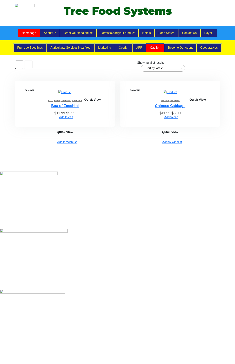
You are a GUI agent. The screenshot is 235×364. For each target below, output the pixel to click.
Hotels (146, 32)
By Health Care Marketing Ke (75, 353)
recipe (165, 100)
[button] (112, 91)
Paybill (208, 32)
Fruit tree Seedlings (30, 47)
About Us (50, 32)
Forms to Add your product (117, 32)
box (50, 100)
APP (139, 47)
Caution (155, 47)
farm (57, 100)
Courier (124, 47)
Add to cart (66, 117)
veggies (77, 100)
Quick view (92, 99)
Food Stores (166, 32)
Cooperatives (209, 47)
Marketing (104, 47)
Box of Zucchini (65, 106)
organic (66, 100)
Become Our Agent (180, 47)
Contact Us (189, 32)
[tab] (19, 65)
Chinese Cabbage (170, 106)
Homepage (29, 32)
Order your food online (78, 32)
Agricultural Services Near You (70, 47)
